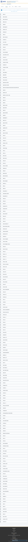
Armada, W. (4, 453)
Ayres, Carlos (5, 516)
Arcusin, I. (4, 415)
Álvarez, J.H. (4, 256)
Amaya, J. (4, 319)
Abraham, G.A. (5, 29)
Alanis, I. (4, 150)
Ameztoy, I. (4, 327)
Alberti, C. (4, 178)
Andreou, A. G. (5, 337)
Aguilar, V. (4, 110)
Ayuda (16, 6)
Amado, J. (4, 304)
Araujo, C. (4, 400)
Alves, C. (4, 299)
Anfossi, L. (4, 342)
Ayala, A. (4, 506)
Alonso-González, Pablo (6, 226)
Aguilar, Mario (5, 107)
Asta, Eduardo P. (5, 486)
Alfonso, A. (4, 198)
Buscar (2, 6)
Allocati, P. (4, 203)
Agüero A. (4, 97)
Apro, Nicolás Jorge (5, 370)
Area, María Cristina (5, 420)
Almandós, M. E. (5, 206)
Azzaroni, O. (4, 521)
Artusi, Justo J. (5, 476)
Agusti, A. (4, 125)
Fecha (9, 6)
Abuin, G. (4, 34)
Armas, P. (4, 458)
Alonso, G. (4, 221)
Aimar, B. (4, 135)
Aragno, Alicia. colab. (6, 380)
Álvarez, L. (4, 269)
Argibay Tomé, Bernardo (6, 433)
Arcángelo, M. (5, 410)
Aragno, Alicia (5, 377)
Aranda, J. (4, 382)
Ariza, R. (4, 448)
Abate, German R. (5, 19)
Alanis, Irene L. (5, 158)
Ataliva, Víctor (5, 488)
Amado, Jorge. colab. (6, 312)
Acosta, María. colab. (6, 54)
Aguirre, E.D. (4, 120)
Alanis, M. (4, 160)
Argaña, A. (4, 428)
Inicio (20, 6)
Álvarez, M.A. (5, 274)
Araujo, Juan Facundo (6, 405)
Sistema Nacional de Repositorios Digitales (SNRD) (14, 535)
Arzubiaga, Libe (5, 478)
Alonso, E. (4, 218)
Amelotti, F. (4, 324)
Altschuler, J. (4, 236)
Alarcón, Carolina (5, 165)
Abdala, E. (4, 24)
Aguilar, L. (4, 102)
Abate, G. (4, 14)
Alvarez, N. (4, 279)
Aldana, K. (4, 188)
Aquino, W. (4, 372)
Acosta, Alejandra (5, 52)
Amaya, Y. (4, 322)
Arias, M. (4, 435)
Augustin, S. (4, 496)
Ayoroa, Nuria (5, 511)
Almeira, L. (4, 211)
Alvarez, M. (4, 271)
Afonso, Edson (5, 77)
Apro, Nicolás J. (5, 367)
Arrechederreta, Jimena (6, 471)
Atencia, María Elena (6, 491)
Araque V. (4, 395)
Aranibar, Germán (5, 390)
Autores (7, 6)
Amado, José (4, 314)
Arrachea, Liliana (5, 468)
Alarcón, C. (4, 163)
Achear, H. (4, 47)
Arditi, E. (4, 418)
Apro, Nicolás (5, 365)
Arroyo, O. (4, 473)
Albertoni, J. (4, 183)
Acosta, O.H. (4, 57)
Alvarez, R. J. (5, 294)
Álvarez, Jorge (5, 261)
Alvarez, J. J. (4, 259)
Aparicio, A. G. (5, 357)
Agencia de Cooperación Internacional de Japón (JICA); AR (11, 87)
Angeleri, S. (4, 347)
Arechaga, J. (4, 423)
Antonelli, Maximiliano (6, 352)
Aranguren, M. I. (5, 385)
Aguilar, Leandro (5, 105)
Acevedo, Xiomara (5, 44)
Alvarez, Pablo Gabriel (6, 289)
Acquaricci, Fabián (5, 62)
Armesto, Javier (5, 463)
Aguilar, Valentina (5, 112)
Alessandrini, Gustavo (6, 193)
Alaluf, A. (4, 145)
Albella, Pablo (5, 173)
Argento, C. (4, 430)
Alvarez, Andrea (5, 241)
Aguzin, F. (4, 130)
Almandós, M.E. (5, 208)
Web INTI (14, 534)
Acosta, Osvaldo (5, 59)
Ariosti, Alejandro (5, 443)
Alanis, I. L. (4, 153)
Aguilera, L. (4, 115)
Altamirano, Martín (5, 231)
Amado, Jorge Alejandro (6, 309)
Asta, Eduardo (5, 483)
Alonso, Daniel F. (5, 213)
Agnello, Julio (5, 92)
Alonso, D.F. (4, 216)
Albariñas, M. (5, 168)
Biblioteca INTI (14, 536)
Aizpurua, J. (4, 140)
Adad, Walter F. (5, 72)
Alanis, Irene (4, 155)
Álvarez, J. (4, 251)
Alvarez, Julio (5, 266)
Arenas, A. (4, 425)
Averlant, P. (4, 501)
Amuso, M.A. (4, 332)
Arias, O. (4, 438)
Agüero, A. (4, 100)
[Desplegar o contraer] (1, 14)
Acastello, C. (4, 39)
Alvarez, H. (4, 246)
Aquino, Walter (5, 375)
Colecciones (14, 530)
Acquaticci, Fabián (5, 67)
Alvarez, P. (4, 284)
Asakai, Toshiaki (5, 481)
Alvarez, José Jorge (5, 264)
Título (12, 6)
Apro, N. (4, 362)
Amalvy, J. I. (4, 317)
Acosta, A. (4, 49)
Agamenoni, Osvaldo (6, 82)
